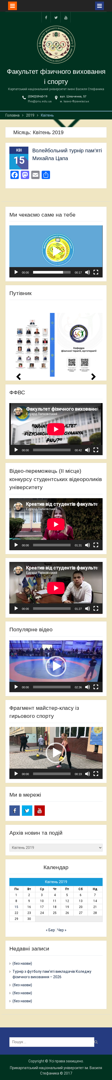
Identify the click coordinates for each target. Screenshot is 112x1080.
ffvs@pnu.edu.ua (40, 101)
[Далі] (93, 376)
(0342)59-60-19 (37, 96)
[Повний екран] (95, 272)
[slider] (51, 272)
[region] (55, 340)
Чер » (61, 930)
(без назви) (22, 963)
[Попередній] (18, 376)
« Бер (50, 930)
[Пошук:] (53, 1042)
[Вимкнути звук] (87, 272)
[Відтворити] (16, 272)
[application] (55, 251)
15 (16, 907)
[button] (56, 251)
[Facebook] (46, 17)
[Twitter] (56, 17)
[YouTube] (66, 17)
